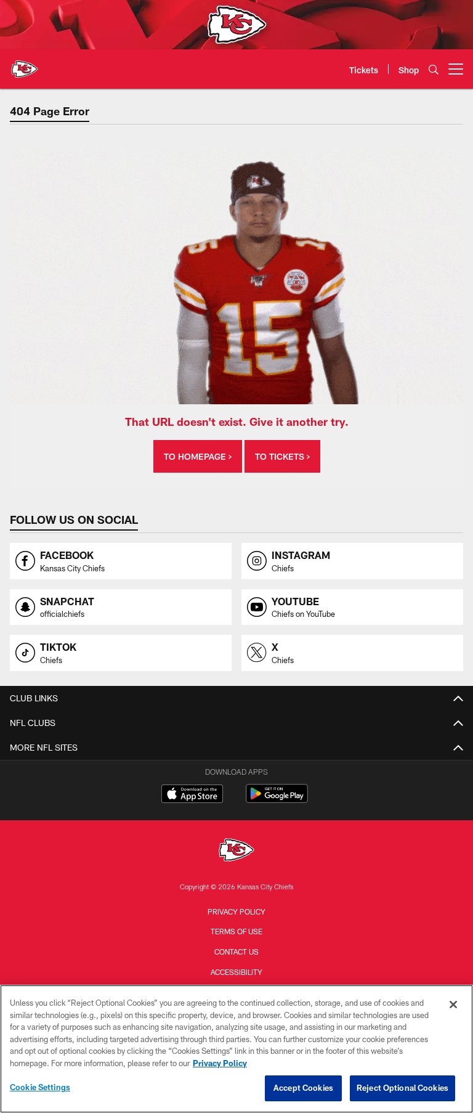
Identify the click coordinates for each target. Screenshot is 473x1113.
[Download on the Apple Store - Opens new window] (192, 795)
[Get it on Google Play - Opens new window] (276, 800)
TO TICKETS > (282, 456)
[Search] (434, 69)
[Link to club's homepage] (24, 64)
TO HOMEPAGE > (198, 456)
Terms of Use (236, 931)
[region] (236, 1049)
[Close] (453, 1004)
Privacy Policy (236, 911)
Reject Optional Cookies (402, 1088)
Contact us (236, 951)
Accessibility (236, 972)
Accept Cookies (303, 1088)
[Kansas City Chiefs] (236, 851)
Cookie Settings (40, 1087)
